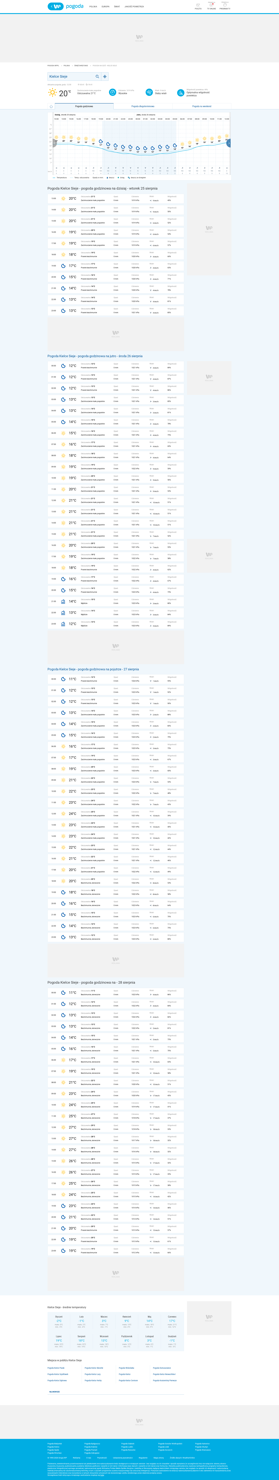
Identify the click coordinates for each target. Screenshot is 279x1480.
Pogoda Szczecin (165, 1450)
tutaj (102, 1475)
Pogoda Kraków (90, 1447)
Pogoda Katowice (202, 1444)
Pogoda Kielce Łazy (93, 1374)
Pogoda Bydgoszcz (92, 1444)
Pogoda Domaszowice (162, 1368)
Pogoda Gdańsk (127, 1444)
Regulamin (143, 1458)
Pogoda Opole (53, 1450)
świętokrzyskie (81, 66)
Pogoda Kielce (124, 1374)
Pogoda (74, 6)
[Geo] (105, 76)
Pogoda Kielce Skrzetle (94, 1368)
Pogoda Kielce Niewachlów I (164, 1374)
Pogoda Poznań (90, 1450)
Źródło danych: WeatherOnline (182, 1458)
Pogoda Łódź (163, 1447)
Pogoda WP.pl (53, 66)
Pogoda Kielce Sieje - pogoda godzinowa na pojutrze (84, 669)
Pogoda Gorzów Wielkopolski (170, 1444)
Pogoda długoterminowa (143, 106)
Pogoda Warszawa (203, 1450)
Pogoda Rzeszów (128, 1450)
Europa (105, 6)
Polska (93, 6)
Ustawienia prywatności (123, 1458)
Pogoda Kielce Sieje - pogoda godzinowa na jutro (82, 356)
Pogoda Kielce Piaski (56, 1368)
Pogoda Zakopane (91, 1453)
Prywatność (102, 1458)
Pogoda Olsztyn (201, 1447)
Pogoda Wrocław (55, 1453)
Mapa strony (159, 1458)
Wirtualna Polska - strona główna (56, 6)
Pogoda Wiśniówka (126, 1368)
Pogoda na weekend (201, 106)
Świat (117, 6)
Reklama (76, 1458)
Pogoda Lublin (127, 1447)
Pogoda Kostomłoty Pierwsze (165, 1380)
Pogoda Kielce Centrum (128, 1380)
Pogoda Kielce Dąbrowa (57, 1380)
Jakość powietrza (134, 6)
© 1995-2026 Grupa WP (57, 1458)
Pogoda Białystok (55, 1444)
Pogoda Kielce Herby (93, 1380)
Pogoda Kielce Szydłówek (58, 1374)
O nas (88, 1458)
